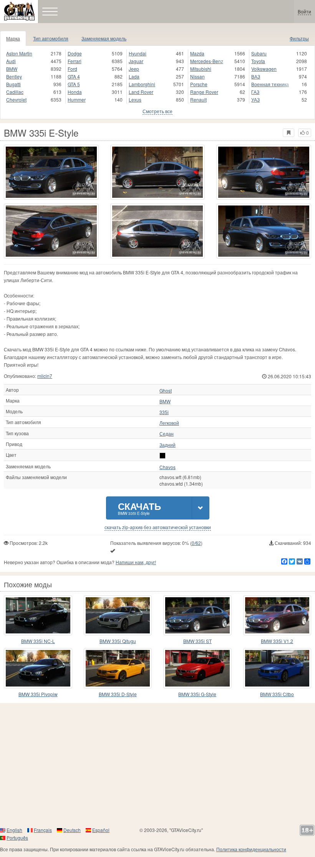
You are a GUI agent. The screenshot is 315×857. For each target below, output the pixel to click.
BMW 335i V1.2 (277, 641)
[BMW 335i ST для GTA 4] (197, 615)
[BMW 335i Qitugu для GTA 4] (118, 615)
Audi (11, 61)
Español (100, 830)
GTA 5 (74, 84)
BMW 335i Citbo (277, 694)
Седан (166, 434)
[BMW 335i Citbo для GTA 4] (277, 668)
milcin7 (44, 376)
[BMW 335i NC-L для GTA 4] (38, 615)
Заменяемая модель (103, 38)
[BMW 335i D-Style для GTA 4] (118, 668)
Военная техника (270, 84)
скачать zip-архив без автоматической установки (157, 527)
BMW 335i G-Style (197, 694)
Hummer (77, 99)
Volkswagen (264, 68)
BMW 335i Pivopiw (38, 694)
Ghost (165, 391)
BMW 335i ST (197, 641)
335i (164, 412)
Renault (198, 99)
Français (43, 830)
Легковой (169, 423)
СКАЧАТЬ (139, 507)
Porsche (198, 84)
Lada (134, 76)
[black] (162, 456)
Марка (13, 38)
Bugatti (13, 84)
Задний (167, 445)
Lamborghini (142, 84)
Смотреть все (157, 111)
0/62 (196, 543)
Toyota (258, 61)
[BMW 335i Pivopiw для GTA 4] (38, 668)
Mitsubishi (200, 68)
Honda (75, 92)
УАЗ (255, 99)
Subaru (259, 53)
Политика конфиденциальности (251, 849)
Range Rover (204, 92)
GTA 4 (74, 76)
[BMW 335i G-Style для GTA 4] (197, 668)
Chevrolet (16, 99)
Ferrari (74, 61)
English (14, 830)
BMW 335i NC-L (38, 641)
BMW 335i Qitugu (117, 641)
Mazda (197, 53)
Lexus (135, 99)
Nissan (197, 76)
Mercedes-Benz (206, 61)
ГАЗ (255, 92)
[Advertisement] (157, 765)
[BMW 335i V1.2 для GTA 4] (277, 615)
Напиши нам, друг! (136, 562)
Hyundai (137, 53)
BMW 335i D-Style (118, 694)
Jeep (134, 68)
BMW (11, 68)
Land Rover (141, 92)
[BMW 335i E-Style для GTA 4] (51, 172)
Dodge (75, 53)
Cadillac (14, 92)
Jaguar (136, 61)
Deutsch (72, 830)
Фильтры (299, 38)
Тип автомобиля (50, 38)
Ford (72, 68)
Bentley (14, 76)
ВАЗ (255, 76)
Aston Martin (19, 53)
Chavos (167, 467)
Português (17, 837)
